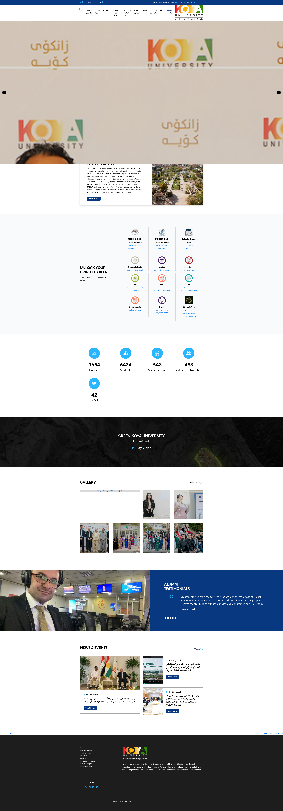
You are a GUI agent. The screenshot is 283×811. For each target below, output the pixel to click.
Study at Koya (85, 753)
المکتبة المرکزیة (137, 11)
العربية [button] (90, 2)
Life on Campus (86, 764)
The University (86, 750)
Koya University (128, 801)
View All (198, 649)
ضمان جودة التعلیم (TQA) (127, 13)
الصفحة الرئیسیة (170, 11)
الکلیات (144, 10)
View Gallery (196, 482)
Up (11, 733)
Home (82, 748)
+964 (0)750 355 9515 (187, 2)
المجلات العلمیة (97, 11)
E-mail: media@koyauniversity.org (163, 2)
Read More (93, 199)
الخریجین (106, 10)
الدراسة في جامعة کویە (153, 11)
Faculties (83, 756)
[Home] (189, 13)
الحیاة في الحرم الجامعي (115, 13)
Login (100, 2)
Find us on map (86, 766)
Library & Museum (87, 761)
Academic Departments (273, 733)
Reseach (83, 758)
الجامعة (162, 10)
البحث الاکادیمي (89, 11)
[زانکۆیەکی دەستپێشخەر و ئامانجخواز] (109, 491)
